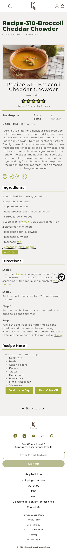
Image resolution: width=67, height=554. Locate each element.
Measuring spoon (20, 381)
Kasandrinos (34, 95)
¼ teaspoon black (14, 246)
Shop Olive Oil (48, 390)
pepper (31, 246)
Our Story (33, 485)
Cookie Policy (33, 525)
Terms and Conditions (33, 515)
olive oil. (59, 335)
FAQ (33, 491)
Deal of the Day (19, 390)
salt (19, 241)
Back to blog (35, 408)
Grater (13, 371)
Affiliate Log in (33, 540)
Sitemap (33, 535)
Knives (13, 368)
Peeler (13, 361)
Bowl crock (16, 378)
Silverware (16, 385)
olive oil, (26, 221)
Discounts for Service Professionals (33, 501)
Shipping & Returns (33, 480)
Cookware (15, 357)
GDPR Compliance (33, 530)
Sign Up (33, 463)
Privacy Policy (33, 520)
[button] (4, 6)
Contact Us (33, 507)
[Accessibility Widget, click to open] (61, 277)
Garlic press (16, 375)
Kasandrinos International (37, 547)
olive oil (19, 274)
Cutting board (18, 364)
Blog (33, 496)
